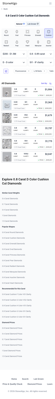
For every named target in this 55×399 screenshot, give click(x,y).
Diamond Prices (35, 384)
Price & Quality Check (12, 384)
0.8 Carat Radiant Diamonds (13, 266)
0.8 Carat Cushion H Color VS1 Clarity (16, 306)
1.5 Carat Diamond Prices (12, 356)
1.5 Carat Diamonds (10, 221)
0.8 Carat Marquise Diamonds (14, 272)
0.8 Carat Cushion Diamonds (13, 238)
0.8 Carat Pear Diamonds (12, 260)
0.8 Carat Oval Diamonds (12, 249)
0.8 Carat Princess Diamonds (13, 255)
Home (14, 379)
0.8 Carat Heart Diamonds (12, 283)
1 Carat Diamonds (9, 215)
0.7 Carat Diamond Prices (12, 339)
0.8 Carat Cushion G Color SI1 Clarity (16, 311)
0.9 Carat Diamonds (10, 210)
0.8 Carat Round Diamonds (13, 232)
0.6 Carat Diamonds (10, 199)
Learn (49, 384)
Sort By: (44, 83)
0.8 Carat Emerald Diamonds (13, 244)
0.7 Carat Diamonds (10, 204)
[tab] (20, 24)
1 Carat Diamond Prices (11, 351)
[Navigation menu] (50, 3)
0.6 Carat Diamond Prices (12, 334)
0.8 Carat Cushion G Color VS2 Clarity (17, 300)
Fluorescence (21, 71)
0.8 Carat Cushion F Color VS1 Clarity (16, 294)
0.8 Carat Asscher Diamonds (13, 277)
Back (6, 9)
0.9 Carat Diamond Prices (12, 345)
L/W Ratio (38, 71)
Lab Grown (39, 379)
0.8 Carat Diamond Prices (12, 328)
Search (25, 379)
